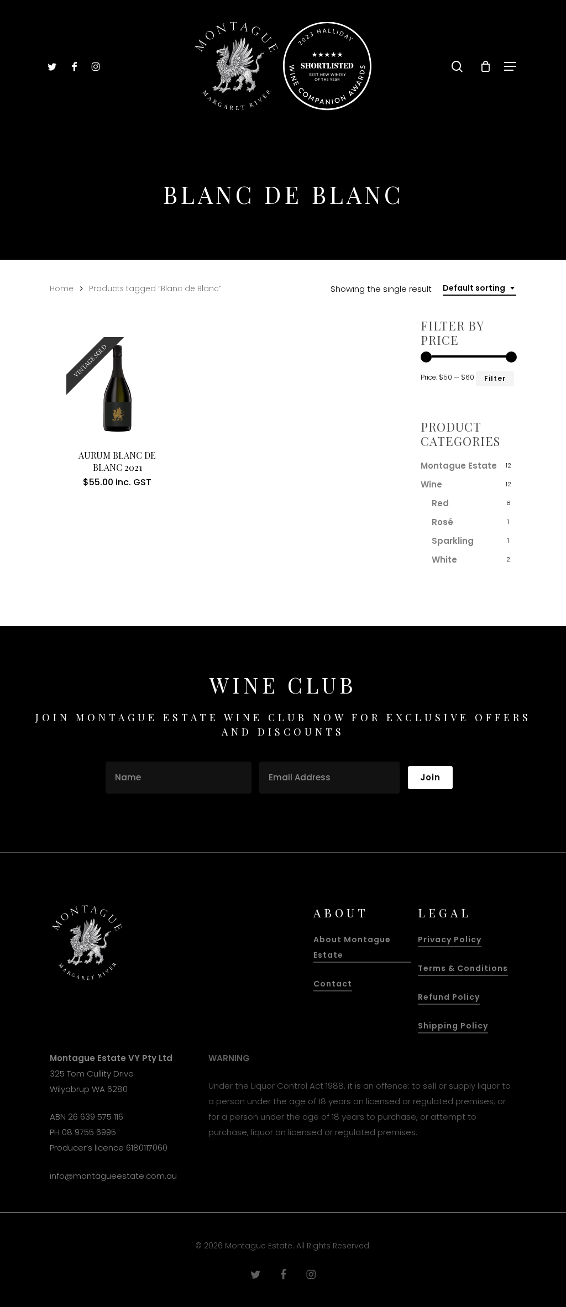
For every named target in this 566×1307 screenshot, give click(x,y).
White (444, 559)
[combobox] (479, 288)
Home (62, 289)
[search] (457, 66)
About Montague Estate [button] (352, 947)
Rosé (442, 522)
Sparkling (453, 541)
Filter (495, 378)
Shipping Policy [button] (453, 1025)
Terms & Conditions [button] (463, 968)
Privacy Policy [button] (449, 939)
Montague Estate (459, 465)
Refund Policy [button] (449, 996)
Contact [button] (332, 983)
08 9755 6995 (89, 1132)
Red (440, 503)
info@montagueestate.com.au (113, 1176)
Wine (431, 484)
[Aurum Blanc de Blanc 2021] (117, 388)
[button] (510, 66)
